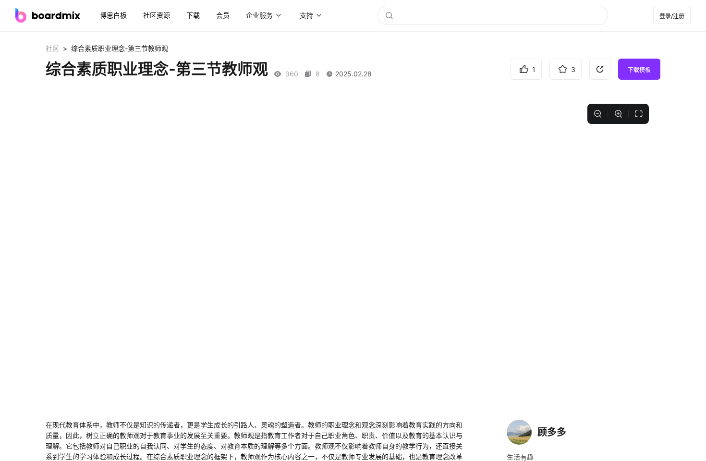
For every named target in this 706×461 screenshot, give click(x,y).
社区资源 (156, 15)
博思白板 (113, 15)
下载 (193, 15)
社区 (52, 48)
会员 (223, 15)
